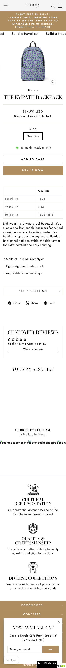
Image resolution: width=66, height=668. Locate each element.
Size (33, 129)
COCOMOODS (32, 605)
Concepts (32, 614)
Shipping (19, 116)
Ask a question (33, 291)
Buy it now (33, 170)
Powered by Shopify (32, 665)
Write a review (33, 349)
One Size (33, 136)
